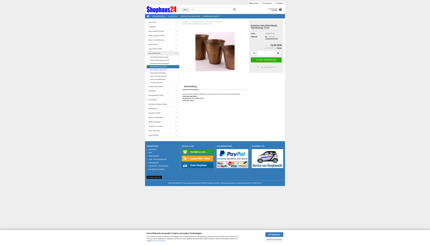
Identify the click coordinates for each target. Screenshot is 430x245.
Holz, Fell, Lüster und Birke (158, 76)
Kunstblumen (152, 100)
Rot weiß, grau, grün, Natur (158, 70)
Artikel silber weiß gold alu (158, 66)
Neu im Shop (173, 16)
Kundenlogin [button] (267, 3)
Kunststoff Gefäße (154, 113)
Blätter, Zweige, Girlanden (156, 35)
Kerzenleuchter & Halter (155, 95)
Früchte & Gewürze (156, 82)
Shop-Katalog (241, 183)
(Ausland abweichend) (271, 39)
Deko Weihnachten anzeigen (159, 57)
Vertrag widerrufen (154, 177)
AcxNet (217, 183)
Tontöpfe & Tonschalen (155, 126)
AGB (150, 152)
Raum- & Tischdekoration (156, 40)
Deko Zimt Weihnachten (158, 79)
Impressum (152, 149)
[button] (254, 3)
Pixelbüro (210, 183)
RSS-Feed (171, 183)
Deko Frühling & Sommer (156, 31)
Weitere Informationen (274, 239)
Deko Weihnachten (154, 53)
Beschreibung (190, 86)
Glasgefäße (152, 91)
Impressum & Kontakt (211, 16)
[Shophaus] (197, 165)
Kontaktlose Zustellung (190, 16)
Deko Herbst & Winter (155, 49)
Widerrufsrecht (154, 156)
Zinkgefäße (152, 27)
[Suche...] (234, 10)
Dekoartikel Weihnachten (158, 73)
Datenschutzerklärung (159, 241)
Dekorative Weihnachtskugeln (159, 63)
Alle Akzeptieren (274, 234)
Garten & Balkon (153, 135)
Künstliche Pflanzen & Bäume (157, 104)
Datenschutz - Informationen (159, 166)
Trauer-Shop (187, 183)
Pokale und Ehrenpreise (155, 86)
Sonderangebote (159, 16)
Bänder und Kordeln (154, 122)
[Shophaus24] (162, 9)
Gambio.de (232, 183)
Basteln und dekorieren (155, 117)
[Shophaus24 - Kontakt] (197, 151)
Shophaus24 (196, 183)
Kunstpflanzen (153, 108)
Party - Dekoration (154, 131)
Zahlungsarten (154, 163)
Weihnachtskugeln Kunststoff (159, 60)
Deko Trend (152, 22)
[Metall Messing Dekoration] (215, 51)
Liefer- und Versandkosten (158, 159)
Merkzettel (279, 3)
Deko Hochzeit (153, 44)
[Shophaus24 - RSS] (197, 158)
